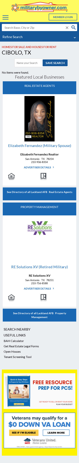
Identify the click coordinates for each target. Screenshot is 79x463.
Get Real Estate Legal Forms (21, 346)
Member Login (63, 17)
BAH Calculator (14, 341)
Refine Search (12, 37)
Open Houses (12, 351)
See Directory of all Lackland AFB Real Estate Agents (39, 192)
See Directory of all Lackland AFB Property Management (39, 315)
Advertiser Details (37, 167)
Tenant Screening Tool (17, 357)
